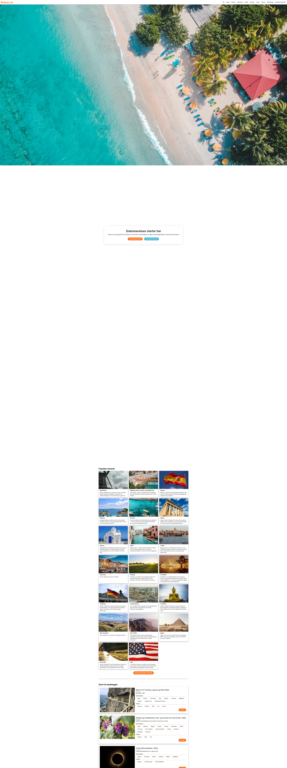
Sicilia (181, 726)
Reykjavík (175, 756)
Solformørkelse (159, 761)
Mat (153, 706)
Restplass (240, 2)
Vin (158, 706)
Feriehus (252, 2)
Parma (159, 726)
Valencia (161, 756)
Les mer (182, 710)
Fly (223, 2)
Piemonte (174, 726)
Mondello (140, 732)
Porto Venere (148, 729)
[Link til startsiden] (7, 2)
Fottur (164, 706)
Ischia (169, 729)
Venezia (139, 701)
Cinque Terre (148, 701)
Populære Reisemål (280, 2)
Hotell (227, 2)
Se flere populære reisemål (143, 673)
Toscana (173, 698)
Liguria (166, 698)
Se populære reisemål (135, 239)
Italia (138, 698)
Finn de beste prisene (151, 239)
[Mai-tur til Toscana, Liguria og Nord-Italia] (117, 700)
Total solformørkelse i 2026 (147, 748)
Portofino (153, 698)
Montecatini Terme (160, 701)
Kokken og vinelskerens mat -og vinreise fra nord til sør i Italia (161, 718)
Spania (139, 756)
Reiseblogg (270, 2)
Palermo (145, 726)
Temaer (263, 2)
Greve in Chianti (160, 729)
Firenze (166, 726)
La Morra (176, 729)
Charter (233, 2)
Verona (145, 698)
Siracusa (148, 732)
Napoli (152, 726)
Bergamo (181, 698)
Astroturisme (148, 761)
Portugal (146, 756)
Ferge (257, 2)
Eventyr (147, 706)
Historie (139, 706)
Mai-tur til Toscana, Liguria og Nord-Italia (152, 690)
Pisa (160, 698)
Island (154, 756)
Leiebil (246, 2)
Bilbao (168, 756)
